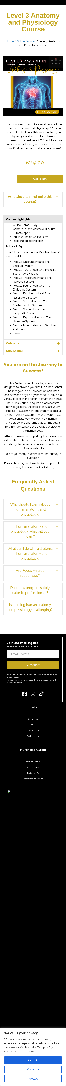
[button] (33, 199)
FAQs (33, 724)
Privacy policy (33, 730)
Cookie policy (33, 736)
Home (10, 41)
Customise (33, 1069)
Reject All (33, 1078)
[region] (33, 1057)
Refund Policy (33, 767)
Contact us (33, 719)
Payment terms (33, 761)
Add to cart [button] (40, 178)
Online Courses (26, 41)
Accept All (33, 1060)
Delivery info (33, 773)
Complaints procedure (33, 779)
